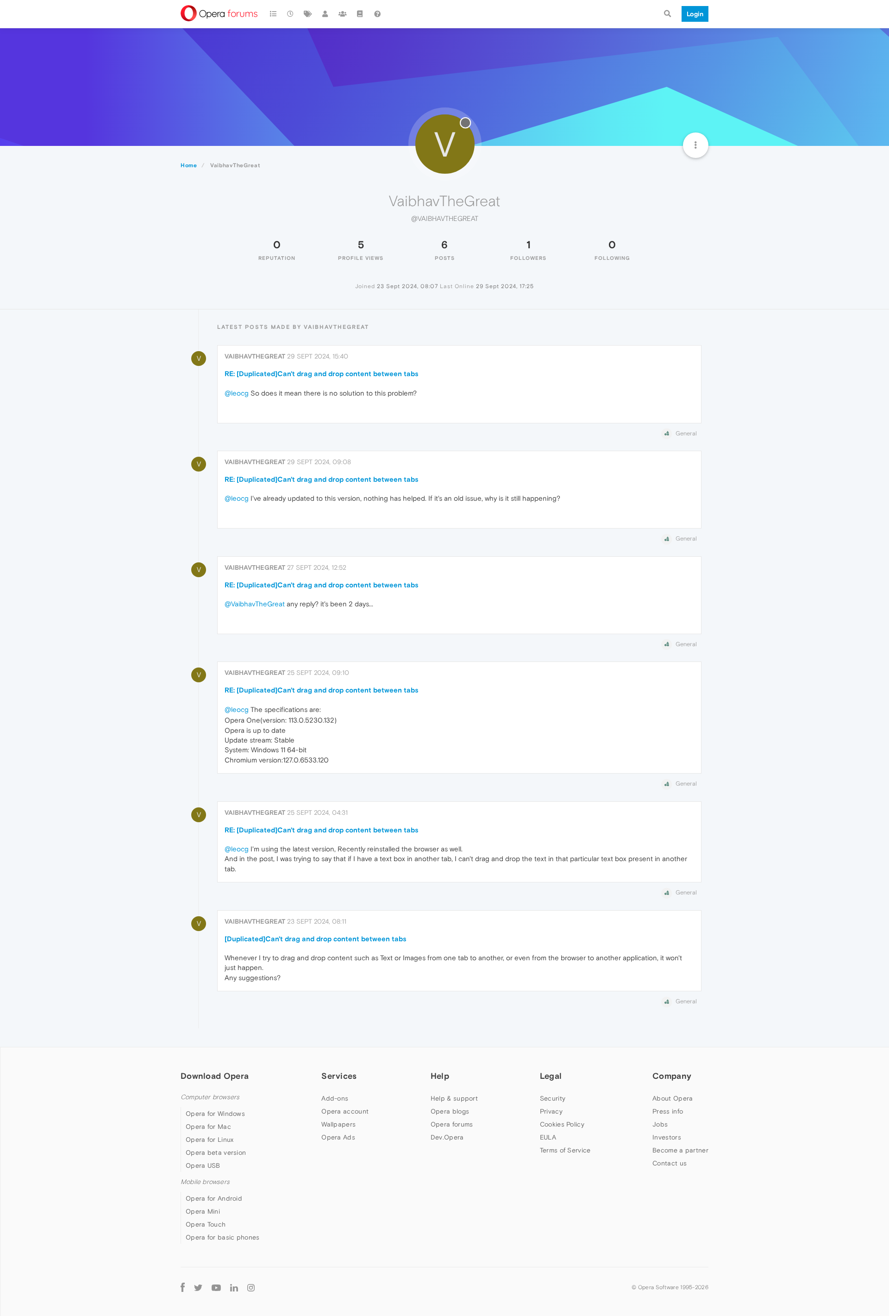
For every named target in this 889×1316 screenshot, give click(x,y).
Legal (551, 1076)
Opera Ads (338, 1137)
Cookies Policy (562, 1124)
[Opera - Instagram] (251, 1287)
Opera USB (203, 1165)
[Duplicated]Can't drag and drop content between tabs (316, 939)
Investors (666, 1137)
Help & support (454, 1098)
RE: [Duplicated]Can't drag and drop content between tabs (322, 374)
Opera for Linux (210, 1139)
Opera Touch (205, 1224)
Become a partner (680, 1150)
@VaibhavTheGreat (255, 604)
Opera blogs (450, 1111)
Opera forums (452, 1124)
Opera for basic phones (223, 1237)
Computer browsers (210, 1097)
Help (440, 1076)
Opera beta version (216, 1152)
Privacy (551, 1111)
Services (339, 1076)
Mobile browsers (205, 1182)
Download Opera (215, 1076)
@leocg (237, 393)
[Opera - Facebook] (182, 1287)
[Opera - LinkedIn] (234, 1287)
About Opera (672, 1098)
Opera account (345, 1111)
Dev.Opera (447, 1137)
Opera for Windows (215, 1113)
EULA (548, 1137)
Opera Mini (203, 1211)
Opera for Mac (208, 1126)
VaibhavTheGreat (255, 356)
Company (671, 1076)
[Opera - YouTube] (216, 1287)
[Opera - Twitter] (198, 1287)
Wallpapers (338, 1124)
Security (552, 1098)
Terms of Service (565, 1150)
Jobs (660, 1124)
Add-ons (334, 1098)
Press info (667, 1111)
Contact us (669, 1163)
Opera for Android (214, 1198)
